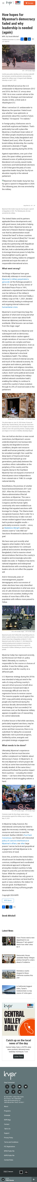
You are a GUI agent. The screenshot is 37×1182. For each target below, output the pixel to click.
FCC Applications (9, 1146)
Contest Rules (8, 1160)
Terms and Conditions (11, 1142)
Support (6, 1133)
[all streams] (34, 1179)
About (6, 1106)
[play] (3, 1179)
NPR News (8, 900)
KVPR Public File (9, 1155)
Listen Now (18, 1056)
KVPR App (7, 1120)
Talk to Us (7, 1129)
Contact (6, 1124)
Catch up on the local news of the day (18, 1042)
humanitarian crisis (10, 307)
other (22, 843)
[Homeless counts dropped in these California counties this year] (8, 974)
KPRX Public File (9, 1151)
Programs (7, 1111)
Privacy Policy (8, 1137)
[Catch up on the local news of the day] (18, 1019)
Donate (30, 3)
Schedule (7, 1115)
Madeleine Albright (12, 528)
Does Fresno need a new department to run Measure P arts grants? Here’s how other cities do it (25, 942)
